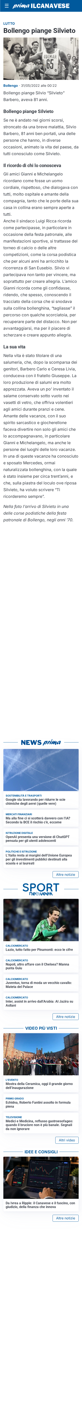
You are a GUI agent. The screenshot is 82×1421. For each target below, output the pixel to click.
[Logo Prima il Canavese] (41, 6)
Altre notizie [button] (65, 874)
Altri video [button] (67, 1140)
